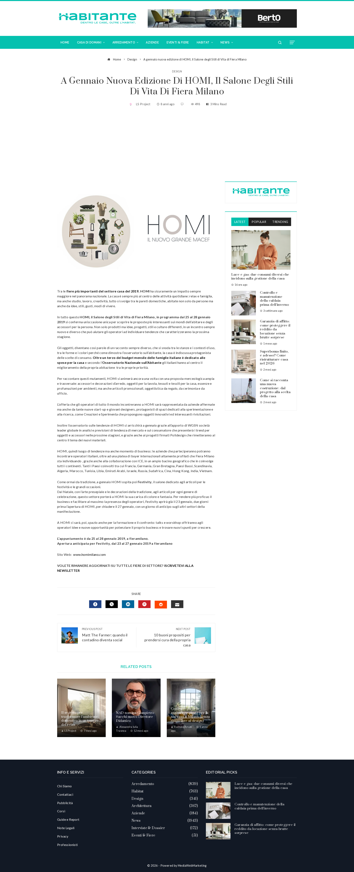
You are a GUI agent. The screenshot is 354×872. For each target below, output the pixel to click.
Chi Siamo (64, 786)
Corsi (61, 811)
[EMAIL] (177, 604)
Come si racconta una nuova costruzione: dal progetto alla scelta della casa (275, 388)
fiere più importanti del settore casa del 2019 (102, 291)
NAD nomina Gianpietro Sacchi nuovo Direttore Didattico (135, 717)
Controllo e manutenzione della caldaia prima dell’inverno (274, 299)
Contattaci (65, 794)
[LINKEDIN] (128, 604)
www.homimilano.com (89, 554)
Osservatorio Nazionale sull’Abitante (131, 362)
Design (177, 71)
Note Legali (65, 828)
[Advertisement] (177, 144)
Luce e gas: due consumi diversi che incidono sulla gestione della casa (260, 277)
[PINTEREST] (144, 604)
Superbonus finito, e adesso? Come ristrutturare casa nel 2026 (274, 357)
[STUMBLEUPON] (161, 604)
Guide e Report (68, 819)
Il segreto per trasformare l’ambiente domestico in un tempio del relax (79, 719)
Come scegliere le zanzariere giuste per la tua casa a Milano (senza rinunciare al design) (190, 715)
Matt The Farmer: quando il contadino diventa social (104, 634)
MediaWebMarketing (192, 865)
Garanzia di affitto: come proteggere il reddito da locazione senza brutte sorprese (275, 329)
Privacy (62, 836)
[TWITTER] (112, 604)
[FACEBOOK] (95, 604)
